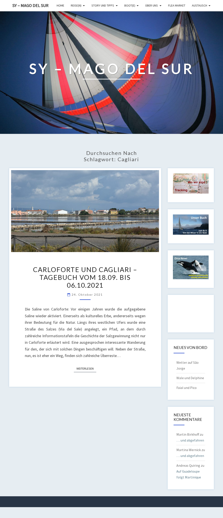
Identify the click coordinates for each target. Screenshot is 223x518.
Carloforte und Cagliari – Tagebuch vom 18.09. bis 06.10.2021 (85, 277)
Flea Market (176, 5)
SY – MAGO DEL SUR (30, 5)
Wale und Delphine (190, 378)
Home (60, 5)
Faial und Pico (186, 387)
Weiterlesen (86, 368)
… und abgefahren (190, 440)
